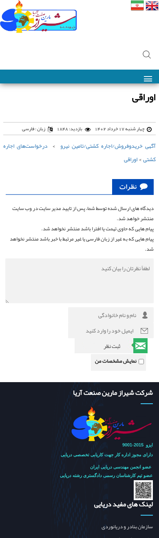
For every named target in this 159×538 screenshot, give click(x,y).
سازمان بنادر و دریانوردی (127, 527)
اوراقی (130, 159)
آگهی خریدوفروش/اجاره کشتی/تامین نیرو (108, 145)
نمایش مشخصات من (116, 361)
